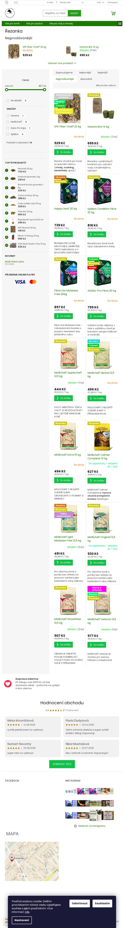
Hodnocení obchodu (62, 703)
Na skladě (18, 100)
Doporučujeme (64, 72)
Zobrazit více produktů (60, 63)
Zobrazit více (62, 764)
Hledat (74, 13)
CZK (99, 2)
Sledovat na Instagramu (91, 826)
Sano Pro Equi (20, 128)
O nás (50, 2)
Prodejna (65, 2)
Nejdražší (103, 72)
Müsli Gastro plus (14, 261)
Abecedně (86, 79)
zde (27, 912)
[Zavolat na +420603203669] (10, 2)
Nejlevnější (85, 72)
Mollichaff (19, 121)
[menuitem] (12, 23)
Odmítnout (80, 903)
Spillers (17, 134)
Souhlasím (102, 903)
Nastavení (22, 920)
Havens (17, 115)
